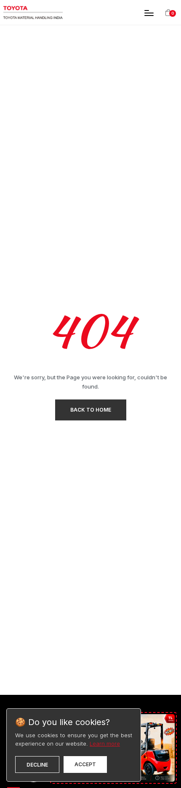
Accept (85, 764)
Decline (37, 765)
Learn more (105, 743)
